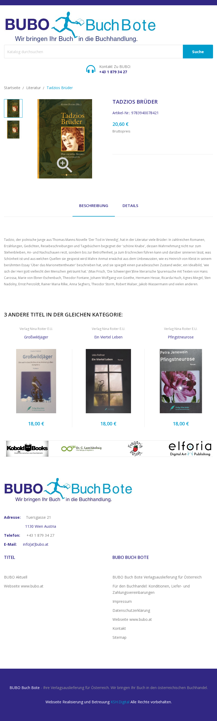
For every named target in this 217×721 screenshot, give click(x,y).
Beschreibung (93, 205)
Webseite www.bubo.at (23, 586)
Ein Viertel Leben (108, 336)
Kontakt (119, 628)
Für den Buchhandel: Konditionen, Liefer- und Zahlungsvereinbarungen (151, 589)
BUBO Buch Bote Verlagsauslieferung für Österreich (157, 577)
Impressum (122, 601)
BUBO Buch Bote (25, 687)
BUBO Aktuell (15, 577)
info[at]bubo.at (35, 544)
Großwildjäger (36, 336)
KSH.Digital (120, 701)
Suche (198, 51)
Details (130, 205)
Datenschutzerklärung (131, 610)
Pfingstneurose (181, 336)
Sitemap (119, 637)
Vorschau (36, 383)
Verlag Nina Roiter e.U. (36, 328)
